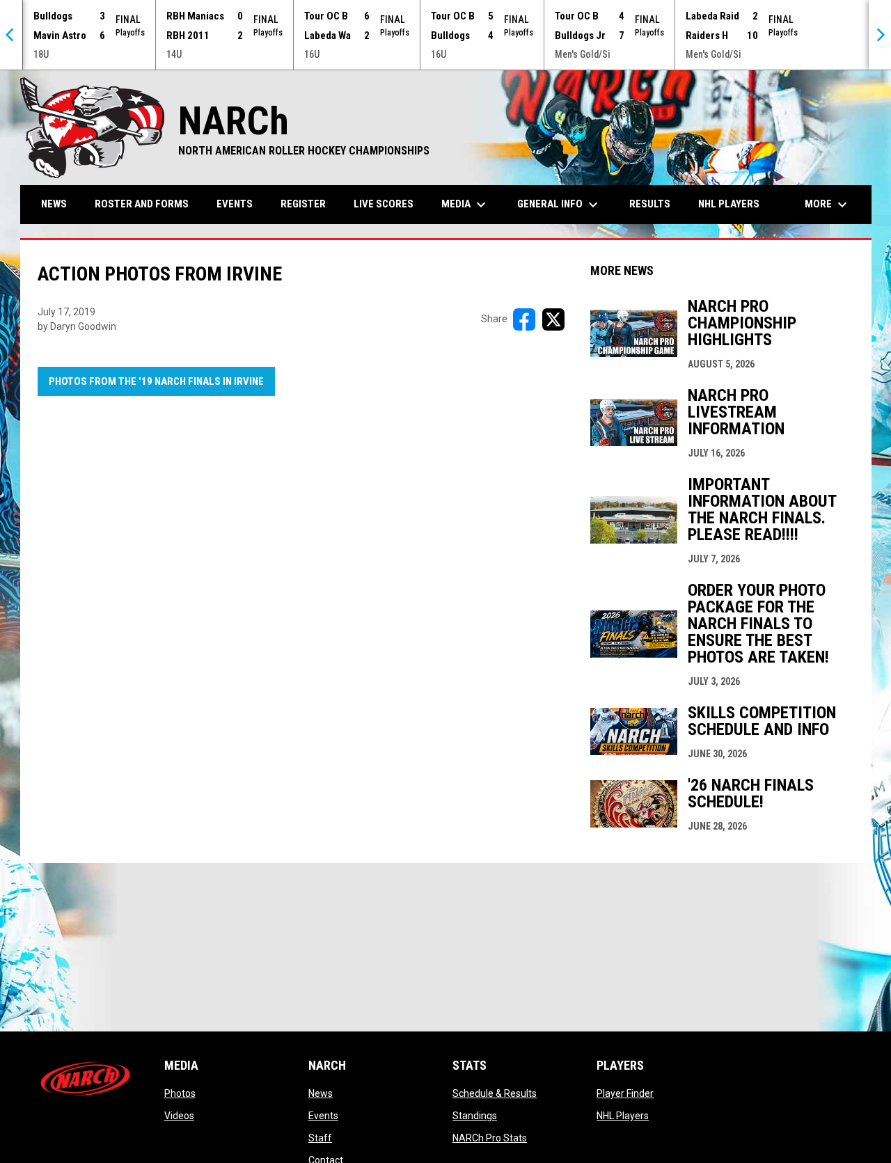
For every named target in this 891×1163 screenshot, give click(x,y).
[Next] (880, 35)
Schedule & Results (494, 1093)
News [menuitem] (54, 204)
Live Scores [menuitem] (383, 204)
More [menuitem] (828, 204)
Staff (320, 1138)
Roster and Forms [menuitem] (142, 204)
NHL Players (623, 1115)
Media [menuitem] (465, 204)
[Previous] (11, 35)
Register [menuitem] (303, 204)
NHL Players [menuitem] (728, 204)
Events (323, 1115)
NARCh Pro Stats (489, 1138)
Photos (180, 1093)
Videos (179, 1115)
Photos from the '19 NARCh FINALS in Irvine (156, 381)
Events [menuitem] (234, 204)
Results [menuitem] (649, 204)
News (320, 1093)
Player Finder (625, 1093)
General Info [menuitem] (559, 204)
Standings (474, 1115)
